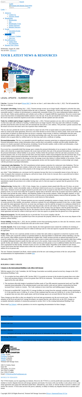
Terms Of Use (62, 393)
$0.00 (6, 5)
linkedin (3, 358)
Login (11, 4)
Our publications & (7, 340)
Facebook (4, 356)
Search (22, 2)
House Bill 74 (26, 103)
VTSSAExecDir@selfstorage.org (15, 374)
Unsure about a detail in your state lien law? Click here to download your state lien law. (28, 326)
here (33, 253)
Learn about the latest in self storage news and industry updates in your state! (25, 320)
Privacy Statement (52, 393)
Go (29, 7)
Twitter (3, 354)
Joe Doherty (13, 304)
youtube (3, 360)
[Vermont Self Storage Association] (20, 5)
